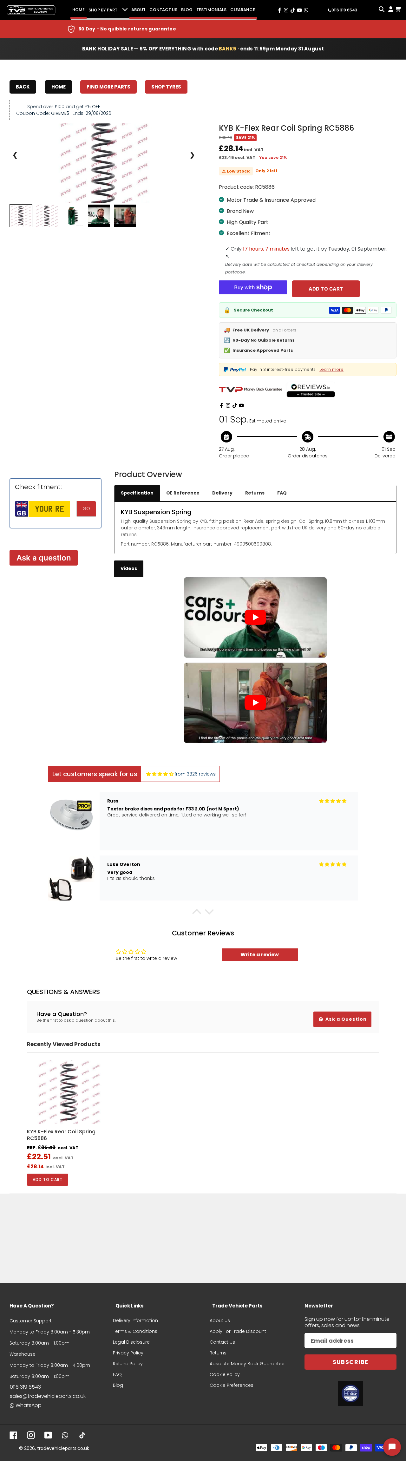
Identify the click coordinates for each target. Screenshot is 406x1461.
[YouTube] (241, 405)
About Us (220, 1320)
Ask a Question (345, 1019)
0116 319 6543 (25, 1387)
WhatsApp (29, 1405)
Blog (187, 10)
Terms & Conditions (135, 1331)
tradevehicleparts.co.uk (63, 1448)
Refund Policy (128, 1363)
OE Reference (183, 493)
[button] (196, 913)
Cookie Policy (225, 1374)
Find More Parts (108, 86)
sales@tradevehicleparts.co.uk (48, 1396)
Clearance (242, 10)
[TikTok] (234, 405)
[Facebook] (221, 405)
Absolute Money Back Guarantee (247, 1363)
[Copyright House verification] (350, 1393)
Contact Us (163, 10)
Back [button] (23, 86)
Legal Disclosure (131, 1342)
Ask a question (43, 557)
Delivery (222, 493)
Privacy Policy (128, 1353)
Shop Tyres (166, 86)
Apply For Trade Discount (238, 1331)
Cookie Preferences (231, 1385)
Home (78, 10)
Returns (255, 493)
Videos (129, 568)
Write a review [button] (259, 954)
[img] (160, 774)
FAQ (282, 493)
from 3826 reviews (195, 774)
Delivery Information (135, 1320)
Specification (137, 493)
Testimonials (211, 10)
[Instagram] (228, 405)
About (138, 10)
